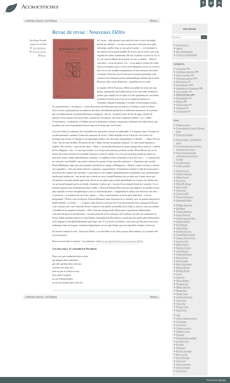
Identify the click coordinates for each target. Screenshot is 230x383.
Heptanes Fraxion (183, 247)
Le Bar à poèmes (183, 165)
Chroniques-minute (184, 78)
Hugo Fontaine (182, 244)
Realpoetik (180, 347)
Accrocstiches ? (182, 45)
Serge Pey (180, 277)
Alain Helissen (182, 251)
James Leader (182, 187)
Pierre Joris (181, 180)
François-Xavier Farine (185, 238)
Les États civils (182, 341)
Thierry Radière (182, 280)
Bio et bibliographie (184, 51)
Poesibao (180, 344)
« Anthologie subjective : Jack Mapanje (40, 20)
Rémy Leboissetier (184, 264)
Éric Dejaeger (182, 224)
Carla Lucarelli (182, 193)
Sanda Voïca (181, 310)
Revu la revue (182, 354)
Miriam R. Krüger (183, 183)
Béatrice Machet (183, 267)
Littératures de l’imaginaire (187, 88)
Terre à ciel (180, 361)
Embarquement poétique (186, 338)
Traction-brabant (183, 367)
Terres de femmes (183, 364)
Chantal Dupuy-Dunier (185, 234)
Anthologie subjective (185, 71)
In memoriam (181, 111)
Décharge (180, 334)
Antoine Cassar (182, 170)
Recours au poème (184, 351)
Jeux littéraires (182, 85)
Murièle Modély (183, 270)
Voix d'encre (181, 370)
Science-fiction (182, 104)
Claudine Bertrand (183, 211)
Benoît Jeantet (182, 257)
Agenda (179, 48)
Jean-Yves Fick (182, 241)
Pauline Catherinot (184, 174)
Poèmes (179, 101)
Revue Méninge (183, 357)
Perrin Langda (182, 261)
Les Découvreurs (183, 162)
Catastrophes (181, 321)
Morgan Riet (181, 290)
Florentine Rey (182, 284)
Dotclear (222, 380)
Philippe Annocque (184, 205)
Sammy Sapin (182, 293)
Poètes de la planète (184, 134)
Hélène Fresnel (182, 177)
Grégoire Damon (183, 221)
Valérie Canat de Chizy (185, 218)
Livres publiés (182, 91)
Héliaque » (154, 20)
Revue (43, 55)
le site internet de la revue (122, 241)
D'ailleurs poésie (183, 331)
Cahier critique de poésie (186, 318)
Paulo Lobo (181, 190)
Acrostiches (181, 68)
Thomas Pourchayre (184, 197)
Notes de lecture (39, 51)
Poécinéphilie (182, 98)
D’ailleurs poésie (183, 125)
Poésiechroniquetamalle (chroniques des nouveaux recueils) (187, 156)
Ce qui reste (181, 324)
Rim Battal (180, 208)
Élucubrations (182, 81)
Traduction (180, 108)
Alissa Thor (181, 303)
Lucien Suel (181, 300)
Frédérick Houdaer (184, 254)
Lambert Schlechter (184, 297)
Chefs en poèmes (183, 75)
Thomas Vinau (182, 306)
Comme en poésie (183, 328)
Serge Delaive (182, 228)
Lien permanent (39, 48)
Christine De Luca (183, 231)
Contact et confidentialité (186, 54)
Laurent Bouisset (183, 215)
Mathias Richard (183, 287)
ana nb (179, 274)
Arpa (178, 315)
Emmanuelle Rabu (184, 200)
